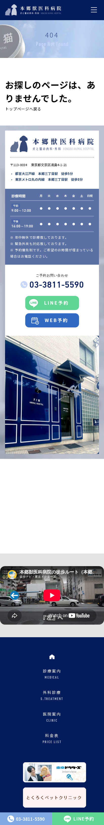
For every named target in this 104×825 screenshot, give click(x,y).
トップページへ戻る (23, 108)
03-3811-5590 (56, 285)
